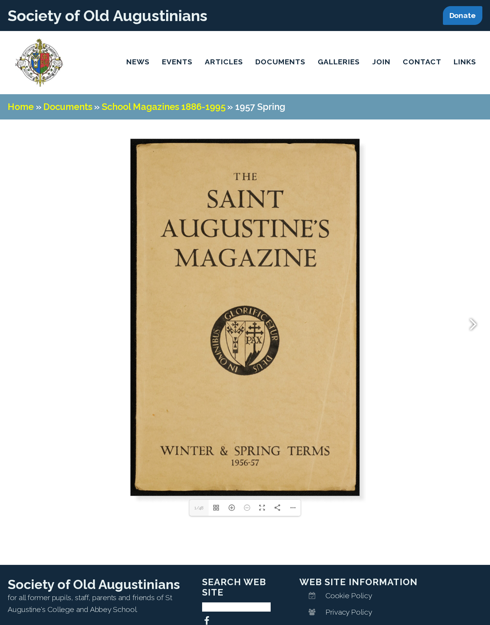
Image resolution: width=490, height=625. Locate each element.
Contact (422, 61)
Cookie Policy (348, 595)
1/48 (199, 507)
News (138, 61)
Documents (280, 61)
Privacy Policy (348, 612)
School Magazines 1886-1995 (163, 106)
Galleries (339, 61)
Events (177, 61)
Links (465, 61)
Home (21, 106)
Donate (462, 15)
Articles (224, 61)
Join (381, 61)
